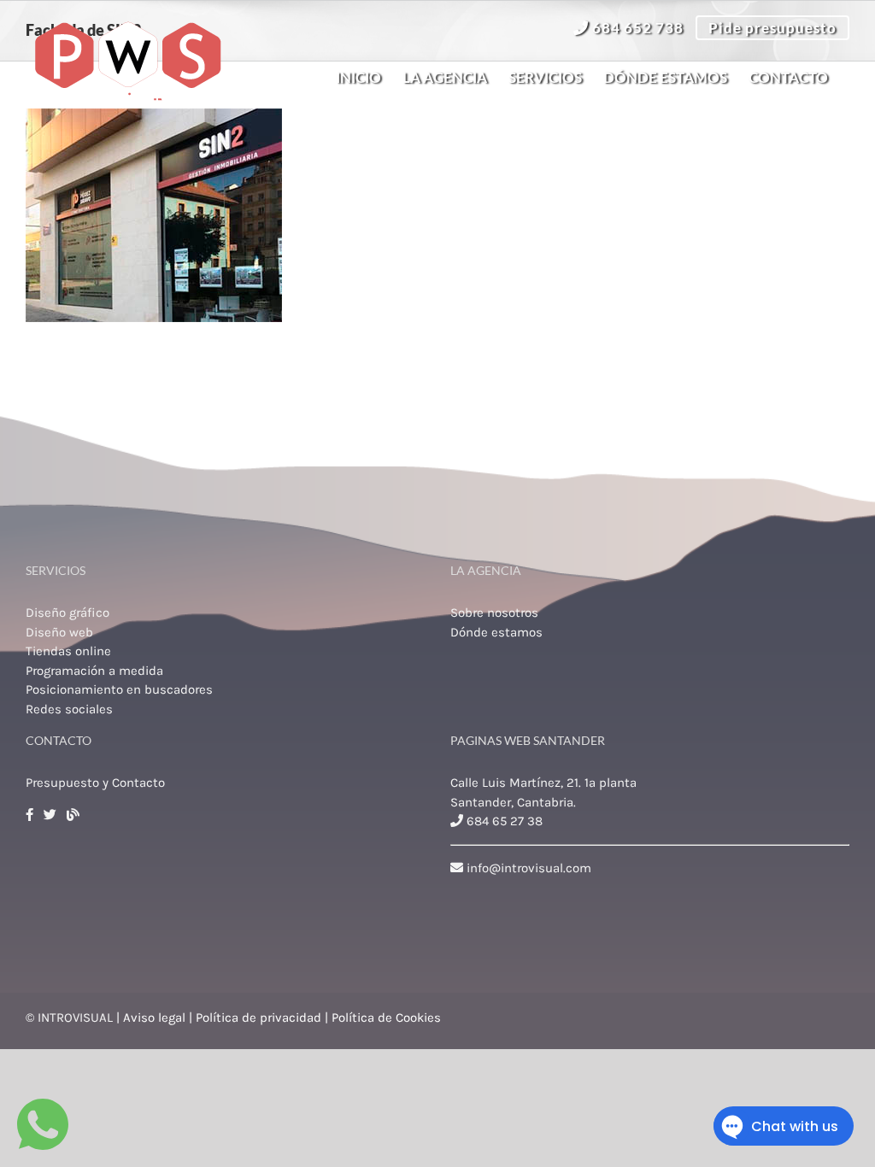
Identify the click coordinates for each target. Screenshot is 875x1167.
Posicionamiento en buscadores (119, 689)
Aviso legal (154, 1017)
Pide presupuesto (772, 28)
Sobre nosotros (494, 612)
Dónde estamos (496, 632)
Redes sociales (69, 709)
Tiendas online (68, 651)
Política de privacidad (258, 1017)
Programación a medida (94, 670)
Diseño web (59, 632)
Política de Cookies (386, 1017)
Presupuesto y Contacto (95, 782)
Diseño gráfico (67, 612)
